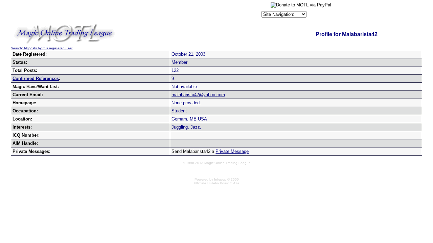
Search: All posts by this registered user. (42, 48)
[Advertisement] (181, 11)
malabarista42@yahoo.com (198, 94)
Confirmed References (36, 78)
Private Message (232, 151)
